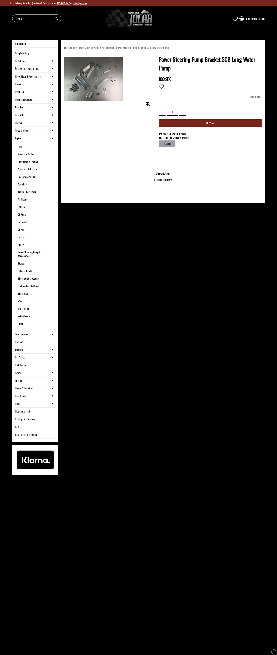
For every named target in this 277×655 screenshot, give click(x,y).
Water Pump (23, 308)
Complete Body (22, 53)
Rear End (19, 107)
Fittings (21, 207)
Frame (18, 84)
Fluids (18, 404)
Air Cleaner (23, 199)
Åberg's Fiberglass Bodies (27, 69)
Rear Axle (19, 115)
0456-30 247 (63, 3)
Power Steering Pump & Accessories (29, 254)
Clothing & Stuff (22, 411)
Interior (18, 380)
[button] (235, 18)
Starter (21, 263)
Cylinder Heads (25, 271)
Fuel (20, 147)
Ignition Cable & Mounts (29, 286)
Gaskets (22, 237)
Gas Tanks (20, 357)
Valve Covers (24, 316)
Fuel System (20, 365)
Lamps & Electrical (24, 388)
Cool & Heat (20, 396)
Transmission (21, 334)
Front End (19, 92)
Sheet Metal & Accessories (28, 76)
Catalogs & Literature (25, 419)
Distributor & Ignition (28, 162)
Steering (19, 350)
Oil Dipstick (23, 222)
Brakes (18, 123)
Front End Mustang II (24, 99)
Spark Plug (23, 293)
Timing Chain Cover (27, 192)
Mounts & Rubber (26, 154)
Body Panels (21, 61)
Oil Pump (22, 214)
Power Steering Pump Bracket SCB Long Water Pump (142, 48)
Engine (18, 138)
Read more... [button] (256, 96)
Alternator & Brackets (28, 169)
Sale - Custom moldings (26, 434)
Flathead (19, 342)
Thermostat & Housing (28, 278)
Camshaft (22, 184)
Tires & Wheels (22, 130)
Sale (17, 427)
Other (20, 324)
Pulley (21, 244)
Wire (20, 301)
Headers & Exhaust (27, 177)
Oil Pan (21, 229)
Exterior (18, 373)
